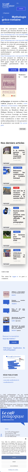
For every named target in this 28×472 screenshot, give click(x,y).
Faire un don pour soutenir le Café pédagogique (18, 310)
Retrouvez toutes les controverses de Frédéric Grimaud (19, 174)
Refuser (14, 461)
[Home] (9, 10)
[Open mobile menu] (18, 3)
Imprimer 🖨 (13, 69)
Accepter (14, 457)
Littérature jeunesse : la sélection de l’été (19, 256)
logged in (15, 276)
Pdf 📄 (23, 69)
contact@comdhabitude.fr (11, 380)
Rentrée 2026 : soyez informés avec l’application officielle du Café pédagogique (19, 216)
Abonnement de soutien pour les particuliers (18, 318)
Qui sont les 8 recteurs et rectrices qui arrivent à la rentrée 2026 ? (19, 194)
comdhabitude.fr (8, 382)
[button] (25, 439)
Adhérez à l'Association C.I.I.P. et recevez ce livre (18, 292)
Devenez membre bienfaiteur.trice (18, 301)
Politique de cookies (13, 469)
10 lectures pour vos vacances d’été (19, 237)
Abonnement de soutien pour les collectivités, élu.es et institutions (18, 327)
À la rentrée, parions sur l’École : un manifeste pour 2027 (19, 154)
